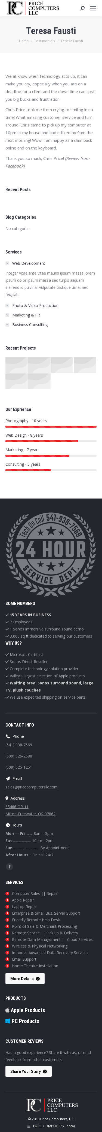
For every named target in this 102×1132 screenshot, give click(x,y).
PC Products (24, 1021)
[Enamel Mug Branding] (39, 381)
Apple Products (27, 1010)
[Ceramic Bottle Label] (39, 365)
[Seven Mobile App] (16, 365)
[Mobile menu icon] (93, 8)
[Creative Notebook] (85, 365)
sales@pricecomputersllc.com (31, 787)
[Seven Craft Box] (62, 365)
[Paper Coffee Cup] (16, 381)
